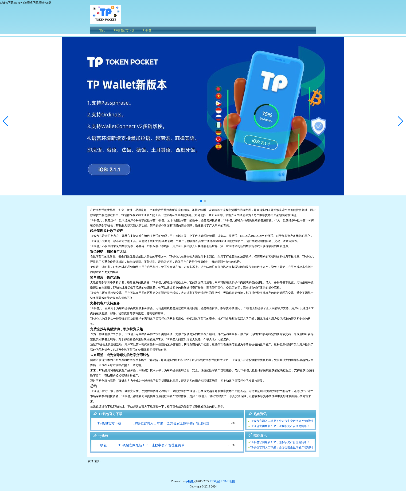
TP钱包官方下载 (109, 423)
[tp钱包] (105, 23)
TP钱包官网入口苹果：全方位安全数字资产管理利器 (171, 423)
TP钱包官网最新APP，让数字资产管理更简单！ (153, 445)
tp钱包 (102, 445)
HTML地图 (228, 481)
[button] (400, 121)
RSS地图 (215, 481)
